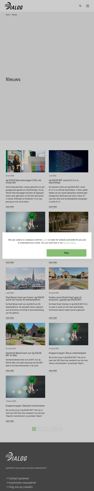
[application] (47, 245)
